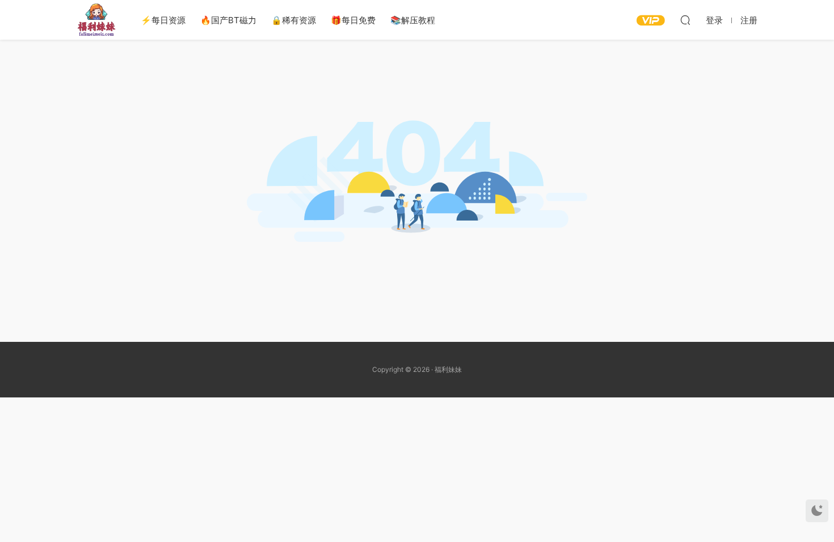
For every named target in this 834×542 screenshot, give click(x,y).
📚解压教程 (412, 20)
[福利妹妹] (96, 20)
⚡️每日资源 (163, 20)
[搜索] (685, 20)
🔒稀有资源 (293, 20)
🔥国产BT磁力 (228, 20)
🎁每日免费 (353, 20)
